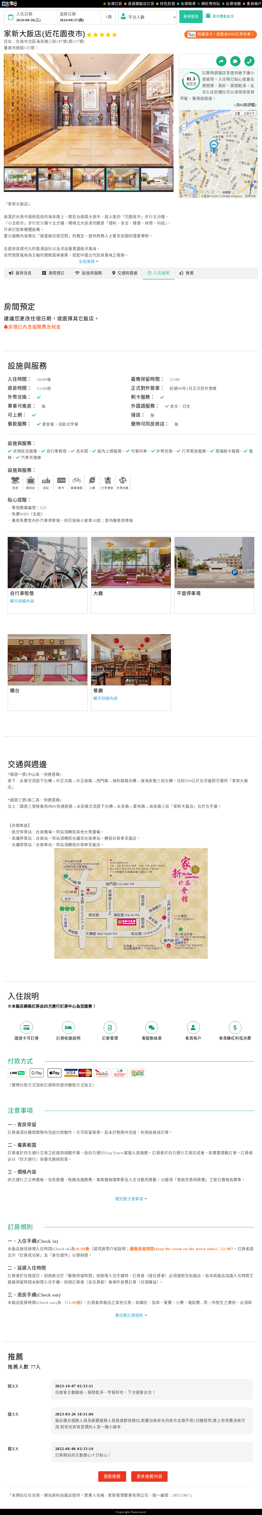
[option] (48, 562)
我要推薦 (112, 1476)
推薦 (190, 273)
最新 (24, 273)
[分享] (221, 61)
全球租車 (188, 4)
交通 (127, 273)
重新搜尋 (191, 16)
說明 (161, 273)
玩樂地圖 (233, 4)
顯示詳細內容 (22, 601)
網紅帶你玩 (210, 4)
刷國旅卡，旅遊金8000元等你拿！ (225, 34)
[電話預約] (249, 61)
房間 (57, 273)
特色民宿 (167, 4)
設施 (92, 273)
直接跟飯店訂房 (141, 4)
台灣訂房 (114, 4)
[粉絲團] (235, 61)
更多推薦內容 (149, 1476)
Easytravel (138, 1511)
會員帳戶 (254, 4)
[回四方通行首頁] (9, 4)
